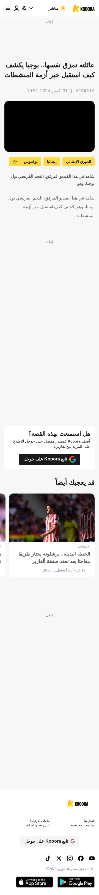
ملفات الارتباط (40, 821)
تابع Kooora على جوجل (45, 459)
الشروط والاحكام (38, 825)
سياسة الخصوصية (82, 825)
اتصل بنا (89, 821)
